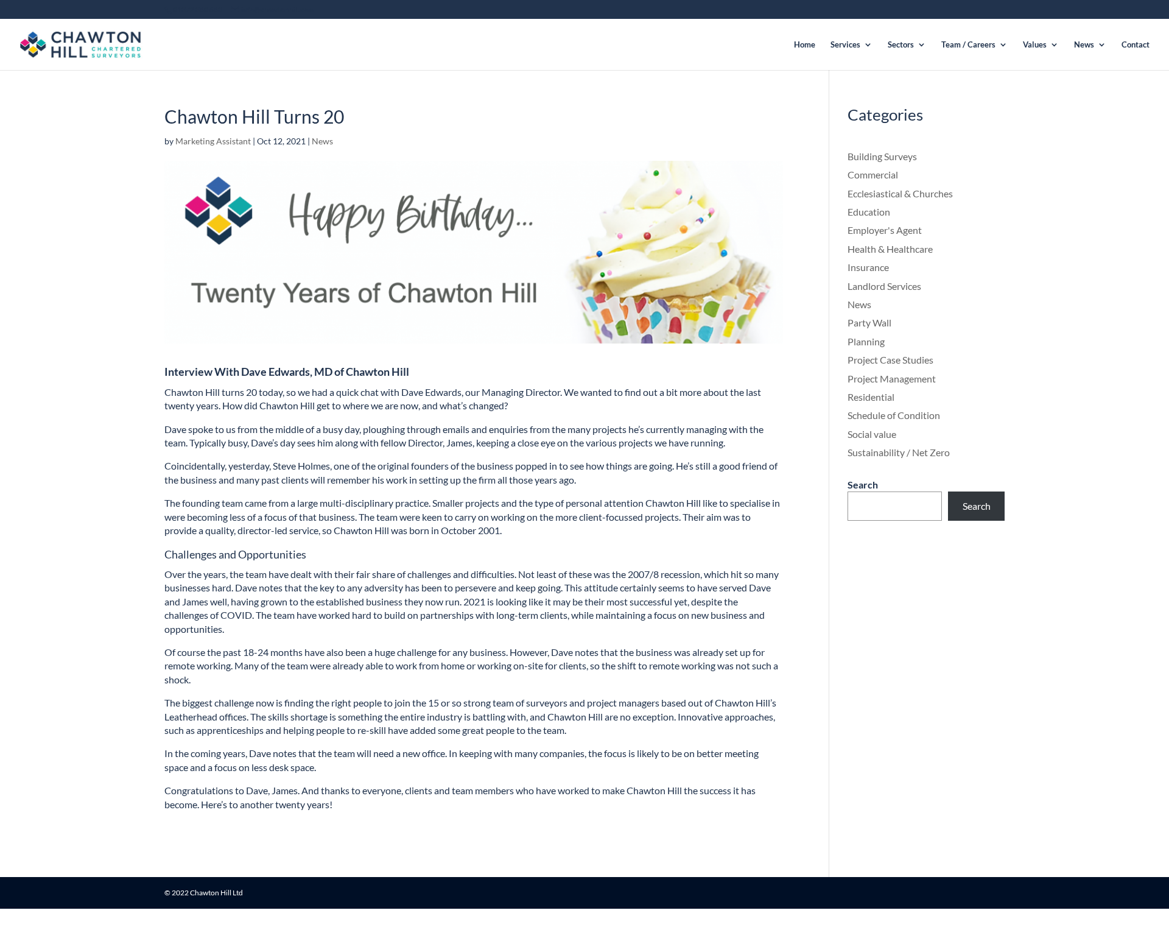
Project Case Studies (890, 359)
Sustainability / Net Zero (899, 452)
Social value (872, 434)
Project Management (892, 378)
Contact (1136, 44)
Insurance (868, 267)
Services (845, 44)
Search (863, 484)
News (1084, 44)
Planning (866, 341)
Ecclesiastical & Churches (900, 193)
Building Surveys (882, 156)
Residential (871, 397)
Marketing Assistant (213, 141)
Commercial (873, 174)
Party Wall (869, 322)
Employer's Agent (885, 230)
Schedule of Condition (894, 415)
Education (869, 211)
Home (804, 44)
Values (1035, 44)
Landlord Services (884, 286)
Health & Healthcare (890, 249)
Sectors (901, 44)
